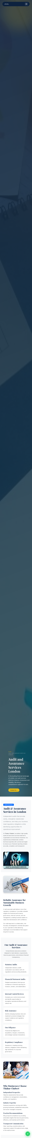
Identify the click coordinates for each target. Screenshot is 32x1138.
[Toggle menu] (26, 4)
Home (10, 751)
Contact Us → (14, 790)
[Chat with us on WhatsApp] (28, 1134)
